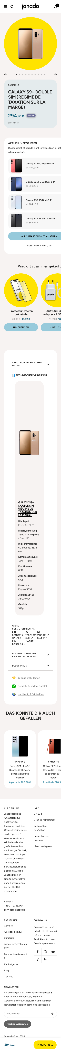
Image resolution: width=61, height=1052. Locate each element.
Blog (6, 970)
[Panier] (55, 6)
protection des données (41, 838)
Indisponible (45, 1045)
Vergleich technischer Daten (27, 364)
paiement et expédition (40, 828)
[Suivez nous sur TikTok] (38, 959)
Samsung (13, 85)
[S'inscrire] (52, 1013)
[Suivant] (55, 74)
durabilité (9, 938)
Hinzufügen (21, 327)
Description (19, 666)
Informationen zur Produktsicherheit (24, 655)
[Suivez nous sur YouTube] (53, 952)
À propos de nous (13, 931)
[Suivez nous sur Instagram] (45, 952)
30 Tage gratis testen (29, 678)
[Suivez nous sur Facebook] (38, 952)
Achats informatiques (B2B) (15, 946)
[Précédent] (5, 74)
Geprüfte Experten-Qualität (32, 686)
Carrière (8, 925)
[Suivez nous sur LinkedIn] (45, 959)
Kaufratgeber (11, 964)
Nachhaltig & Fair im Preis (31, 694)
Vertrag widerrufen (17, 1024)
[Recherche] (12, 6)
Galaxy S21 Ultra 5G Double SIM (19, 772)
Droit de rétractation (44, 819)
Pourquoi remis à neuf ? (15, 956)
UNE (38, 813)
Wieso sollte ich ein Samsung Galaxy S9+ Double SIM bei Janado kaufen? (29, 635)
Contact (8, 976)
